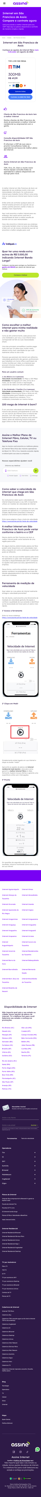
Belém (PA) (25, 1042)
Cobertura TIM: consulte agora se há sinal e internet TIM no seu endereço (18, 1319)
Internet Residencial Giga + (10, 1244)
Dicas (4, 1401)
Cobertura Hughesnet (9, 1324)
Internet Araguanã (29, 931)
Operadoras (6, 1148)
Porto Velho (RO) (8, 1071)
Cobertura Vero (7, 1361)
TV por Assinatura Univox (10, 1289)
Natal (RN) (6, 1064)
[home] (18, 3)
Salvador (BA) (7, 1042)
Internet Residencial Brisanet (11, 1232)
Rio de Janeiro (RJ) (9, 1061)
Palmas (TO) (6, 1089)
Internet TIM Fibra (8, 1311)
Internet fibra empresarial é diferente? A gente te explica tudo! (18, 1199)
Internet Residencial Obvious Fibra (13, 1236)
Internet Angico (27, 910)
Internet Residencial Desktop (11, 1251)
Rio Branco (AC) (8, 1028)
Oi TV (3, 1274)
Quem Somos (6, 1419)
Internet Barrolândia (10, 969)
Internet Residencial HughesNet (12, 1247)
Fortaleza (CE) (7, 1045)
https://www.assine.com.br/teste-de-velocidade (19, 521)
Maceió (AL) (6, 1031)
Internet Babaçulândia (30, 960)
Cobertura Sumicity (8, 1354)
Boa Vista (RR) (7, 1075)
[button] (4, 3)
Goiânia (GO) (7, 1056)
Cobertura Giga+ (7, 1358)
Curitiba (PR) (26, 1049)
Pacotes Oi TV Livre (8, 1208)
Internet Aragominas (10, 919)
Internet (4, 1404)
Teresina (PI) (26, 1056)
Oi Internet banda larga (9, 1211)
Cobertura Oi (6, 1328)
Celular (4, 1397)
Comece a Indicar (20, 275)
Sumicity (5, 1166)
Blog (4, 1382)
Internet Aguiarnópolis (10, 889)
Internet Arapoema (9, 936)
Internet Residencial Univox (11, 1240)
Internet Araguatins (9, 931)
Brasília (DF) (6, 1049)
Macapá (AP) (7, 1035)
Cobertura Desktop (8, 1335)
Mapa (4, 1415)
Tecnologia (5, 1386)
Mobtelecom (6, 1175)
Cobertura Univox (7, 1339)
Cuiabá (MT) (26, 1031)
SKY (3, 1161)
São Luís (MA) (26, 1028)
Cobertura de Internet (10, 1307)
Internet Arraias (28, 936)
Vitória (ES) (6, 1052)
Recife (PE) (25, 1052)
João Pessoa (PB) (28, 1045)
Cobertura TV (6, 1365)
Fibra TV (5, 1266)
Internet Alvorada (9, 904)
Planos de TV (6, 1296)
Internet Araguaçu (9, 925)
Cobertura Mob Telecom (9, 1350)
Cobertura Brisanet (8, 1331)
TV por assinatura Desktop (10, 1281)
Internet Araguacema (30, 919)
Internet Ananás (28, 904)
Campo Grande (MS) (29, 1035)
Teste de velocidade (27, 1138)
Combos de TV (6, 1292)
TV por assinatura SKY (9, 1277)
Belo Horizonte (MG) (29, 1038)
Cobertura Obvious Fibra (10, 1346)
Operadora (5, 1389)
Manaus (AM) (7, 1038)
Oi (3, 1157)
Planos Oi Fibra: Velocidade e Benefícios (14, 1215)
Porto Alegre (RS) (8, 1068)
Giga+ (4, 1183)
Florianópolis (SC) (9, 1078)
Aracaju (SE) (6, 1085)
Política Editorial (7, 1423)
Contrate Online (20, 91)
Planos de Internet (9, 1195)
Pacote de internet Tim (9, 1204)
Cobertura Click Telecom (9, 1343)
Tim (3, 1153)
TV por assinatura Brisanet (10, 1285)
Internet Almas (27, 889)
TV (3, 1393)
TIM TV (4, 1270)
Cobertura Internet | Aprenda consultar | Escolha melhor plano (17, 1370)
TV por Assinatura (9, 1262)
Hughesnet (6, 1179)
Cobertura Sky (6, 1315)
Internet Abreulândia (30, 895)
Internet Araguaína (29, 925)
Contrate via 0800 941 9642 (20, 97)
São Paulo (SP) (7, 1082)
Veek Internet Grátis (8, 1219)
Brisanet (5, 1170)
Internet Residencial (10, 1229)
